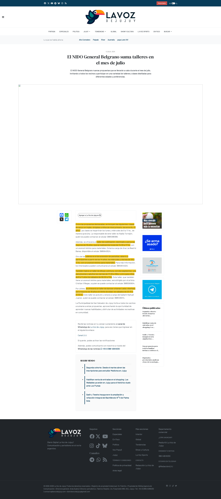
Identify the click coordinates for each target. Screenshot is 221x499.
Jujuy (115, 455)
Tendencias (141, 444)
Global (138, 439)
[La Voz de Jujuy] (110, 16)
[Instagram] (62, 3)
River (103, 40)
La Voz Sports (142, 455)
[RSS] (66, 3)
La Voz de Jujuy (97, 327)
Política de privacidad (122, 465)
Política (116, 444)
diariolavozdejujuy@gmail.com (78, 491)
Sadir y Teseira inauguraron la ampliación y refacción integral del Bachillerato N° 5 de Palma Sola (150, 337)
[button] (3, 17)
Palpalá (96, 40)
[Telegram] (55, 3)
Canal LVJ (82, 335)
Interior (139, 434)
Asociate (162, 3)
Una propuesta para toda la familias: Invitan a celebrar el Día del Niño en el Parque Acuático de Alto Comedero (150, 348)
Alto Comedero (84, 40)
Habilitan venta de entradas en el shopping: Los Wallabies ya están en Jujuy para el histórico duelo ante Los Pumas (151, 325)
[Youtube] (52, 3)
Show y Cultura (142, 449)
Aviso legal (117, 470)
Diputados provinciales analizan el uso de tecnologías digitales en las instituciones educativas (150, 360)
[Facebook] (45, 3)
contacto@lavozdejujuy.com (55, 491)
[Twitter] (48, 3)
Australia (111, 40)
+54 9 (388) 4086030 (146, 489)
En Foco (116, 439)
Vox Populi (117, 449)
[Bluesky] (59, 3)
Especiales (117, 434)
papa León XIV (122, 40)
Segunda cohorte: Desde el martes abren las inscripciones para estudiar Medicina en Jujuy (150, 313)
